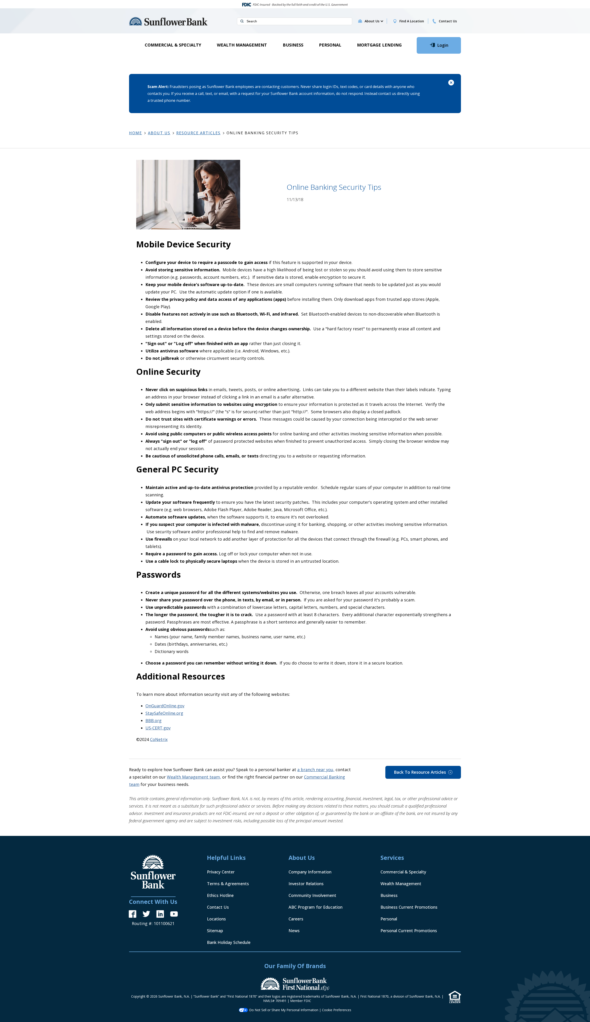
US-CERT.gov (158, 728)
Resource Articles (198, 132)
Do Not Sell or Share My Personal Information (283, 1010)
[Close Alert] (451, 83)
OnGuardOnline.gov (164, 706)
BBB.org (153, 720)
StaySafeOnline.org (164, 713)
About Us (159, 132)
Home (135, 132)
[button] (374, 21)
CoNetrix (159, 739)
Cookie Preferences (336, 1010)
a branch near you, (315, 769)
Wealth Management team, (194, 777)
